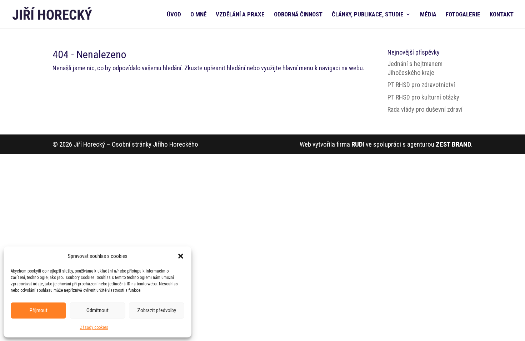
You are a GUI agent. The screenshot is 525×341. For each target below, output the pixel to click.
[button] (180, 256)
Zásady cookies (94, 327)
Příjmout (39, 310)
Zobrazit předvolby (156, 310)
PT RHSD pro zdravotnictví (421, 84)
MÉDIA (428, 15)
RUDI (357, 144)
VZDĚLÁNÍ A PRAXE (240, 15)
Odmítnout (97, 310)
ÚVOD (174, 15)
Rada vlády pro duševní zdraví (425, 109)
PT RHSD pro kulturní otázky (423, 97)
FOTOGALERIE (463, 15)
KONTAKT (502, 15)
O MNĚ (198, 15)
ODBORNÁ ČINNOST (298, 15)
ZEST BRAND (453, 144)
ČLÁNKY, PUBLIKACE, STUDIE (368, 15)
